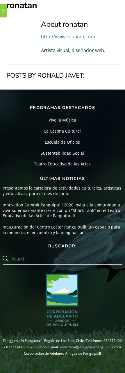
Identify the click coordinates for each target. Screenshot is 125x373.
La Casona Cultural (62, 131)
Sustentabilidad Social (62, 153)
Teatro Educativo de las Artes (62, 164)
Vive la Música (62, 120)
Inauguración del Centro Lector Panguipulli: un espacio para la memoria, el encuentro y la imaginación (61, 229)
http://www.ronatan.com (68, 36)
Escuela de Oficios (62, 142)
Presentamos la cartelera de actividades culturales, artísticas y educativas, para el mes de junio (62, 190)
